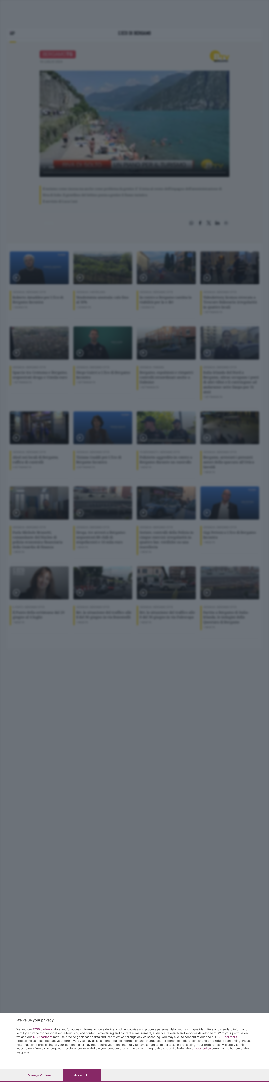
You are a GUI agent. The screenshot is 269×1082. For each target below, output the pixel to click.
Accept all (81, 1075)
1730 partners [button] (43, 1029)
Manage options (39, 1075)
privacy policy (201, 1048)
